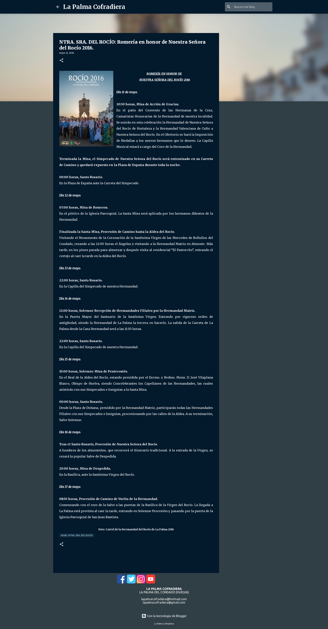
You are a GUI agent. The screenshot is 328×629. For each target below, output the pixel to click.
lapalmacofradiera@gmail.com (164, 602)
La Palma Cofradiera (94, 7)
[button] (61, 60)
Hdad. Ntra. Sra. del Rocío (77, 535)
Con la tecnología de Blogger (166, 616)
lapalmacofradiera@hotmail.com (164, 599)
